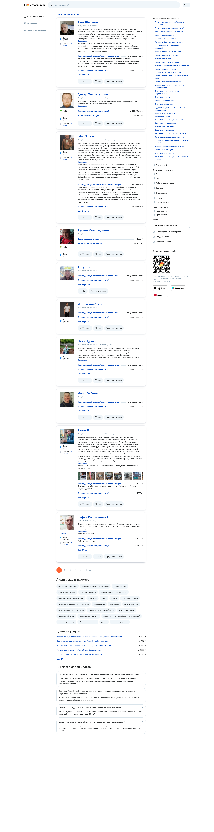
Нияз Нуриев (87, 341)
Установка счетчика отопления (168, 72)
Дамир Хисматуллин (93, 94)
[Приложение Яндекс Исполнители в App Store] (160, 288)
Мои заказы (32, 23)
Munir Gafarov (88, 393)
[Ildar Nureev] (67, 142)
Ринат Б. (84, 430)
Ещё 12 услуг (83, 411)
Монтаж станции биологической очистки (172, 65)
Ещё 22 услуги (84, 284)
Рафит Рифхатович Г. (93, 517)
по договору (67, 44)
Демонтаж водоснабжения (90, 243)
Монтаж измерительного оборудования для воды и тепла (171, 114)
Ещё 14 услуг (83, 75)
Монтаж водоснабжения (165, 126)
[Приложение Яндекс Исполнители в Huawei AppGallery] (160, 294)
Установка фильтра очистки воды (169, 42)
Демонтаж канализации (88, 115)
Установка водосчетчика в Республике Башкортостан (79, 654)
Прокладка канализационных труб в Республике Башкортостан (83, 645)
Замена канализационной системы (169, 137)
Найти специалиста (35, 16)
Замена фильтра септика (165, 123)
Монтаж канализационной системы (170, 146)
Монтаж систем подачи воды (167, 62)
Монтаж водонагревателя (165, 69)
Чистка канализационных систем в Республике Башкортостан (82, 641)
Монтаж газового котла (164, 35)
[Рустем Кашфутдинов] (67, 236)
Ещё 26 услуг (83, 321)
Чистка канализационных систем (169, 32)
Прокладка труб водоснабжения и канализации (99, 56)
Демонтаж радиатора (164, 104)
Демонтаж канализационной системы (170, 133)
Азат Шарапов (88, 22)
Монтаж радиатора (163, 58)
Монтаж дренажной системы (167, 55)
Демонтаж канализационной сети (169, 119)
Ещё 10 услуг (83, 497)
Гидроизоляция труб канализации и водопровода (170, 108)
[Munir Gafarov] (67, 399)
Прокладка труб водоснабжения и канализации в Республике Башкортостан (89, 637)
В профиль (82, 41)
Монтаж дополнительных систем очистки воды (172, 77)
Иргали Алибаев (90, 304)
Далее (88, 570)
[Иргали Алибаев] (67, 309)
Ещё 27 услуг (83, 550)
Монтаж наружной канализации (168, 51)
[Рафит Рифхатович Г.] (67, 522)
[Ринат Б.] (67, 436)
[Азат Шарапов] (67, 28)
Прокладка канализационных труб (93, 70)
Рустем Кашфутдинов (94, 230)
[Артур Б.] (67, 273)
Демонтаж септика (162, 97)
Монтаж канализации (164, 150)
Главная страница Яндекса (25, 5)
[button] (85, 81)
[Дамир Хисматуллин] (67, 100)
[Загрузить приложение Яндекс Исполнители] (171, 264)
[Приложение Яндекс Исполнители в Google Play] (178, 288)
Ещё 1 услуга (83, 211)
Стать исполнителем (36, 30)
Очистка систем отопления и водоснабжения (167, 46)
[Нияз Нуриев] (67, 346)
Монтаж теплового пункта (165, 101)
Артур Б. (84, 267)
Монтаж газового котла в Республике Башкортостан (78, 650)
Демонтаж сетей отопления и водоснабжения (167, 92)
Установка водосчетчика (165, 38)
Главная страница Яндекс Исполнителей (35, 5)
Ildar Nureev (86, 136)
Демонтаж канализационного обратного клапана (171, 158)
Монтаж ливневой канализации (168, 82)
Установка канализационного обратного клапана (171, 141)
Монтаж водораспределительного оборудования (169, 86)
